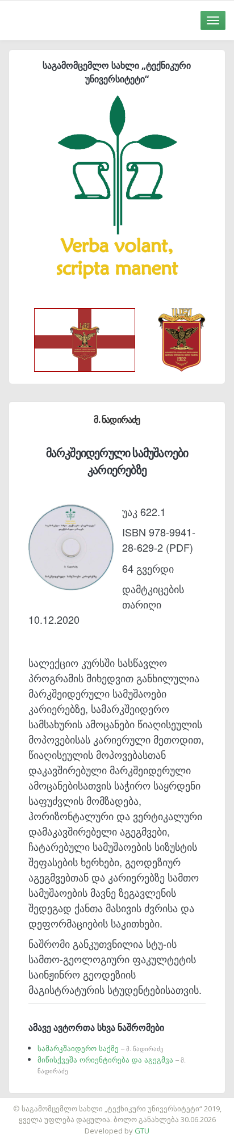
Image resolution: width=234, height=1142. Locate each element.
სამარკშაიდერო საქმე (100, 1048)
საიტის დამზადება (150, 1103)
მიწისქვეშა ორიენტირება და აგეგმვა (111, 1065)
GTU (142, 1131)
